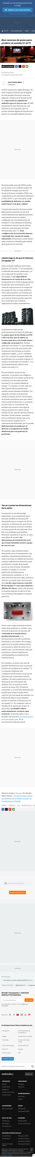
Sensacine (21, 1096)
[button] (15, 82)
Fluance (19, 793)
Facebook (16, 66)
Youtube (17, 1014)
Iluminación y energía (25, 1036)
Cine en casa (27, 805)
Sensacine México (23, 1138)
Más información (7, 1155)
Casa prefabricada (16, 31)
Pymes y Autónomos (24, 1123)
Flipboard (23, 66)
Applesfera (5, 1089)
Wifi (19, 1053)
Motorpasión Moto (23, 1111)
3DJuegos (21, 1084)
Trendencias (6, 1121)
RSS (25, 1014)
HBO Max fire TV (20, 985)
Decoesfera (5, 1123)
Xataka (4, 1084)
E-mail (27, 66)
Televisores (5, 1031)
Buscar (32, 1066)
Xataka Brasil (6, 1138)
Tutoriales (5, 1040)
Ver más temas (8, 1059)
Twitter (20, 66)
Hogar (4, 1036)
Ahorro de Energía (8, 1045)
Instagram (21, 1014)
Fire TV (6, 31)
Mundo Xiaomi (6, 1095)
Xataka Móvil (6, 1087)
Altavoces (12, 805)
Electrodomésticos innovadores (24, 1032)
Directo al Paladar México (7, 1144)
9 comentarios (9, 66)
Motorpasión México (24, 1144)
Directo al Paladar (7, 1108)
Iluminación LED (23, 1045)
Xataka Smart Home (8, 1092)
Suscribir (29, 1000)
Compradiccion (6, 1126)
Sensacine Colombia (24, 1141)
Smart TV (5, 1049)
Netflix (27, 31)
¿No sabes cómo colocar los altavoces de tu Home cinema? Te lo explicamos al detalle (17, 798)
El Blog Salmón (22, 1121)
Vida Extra (21, 1087)
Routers (20, 1049)
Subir (28, 1074)
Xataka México (6, 1136)
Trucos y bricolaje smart (24, 1041)
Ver (18, 892)
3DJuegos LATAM (23, 1136)
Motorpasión (22, 1108)
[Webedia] (8, 1075)
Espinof (20, 1099)
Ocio (18, 805)
